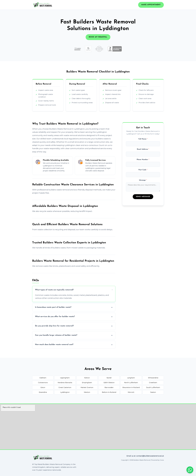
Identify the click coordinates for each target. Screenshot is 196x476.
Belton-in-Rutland (109, 392)
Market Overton (87, 387)
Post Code (142, 170)
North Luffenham (131, 383)
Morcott (131, 392)
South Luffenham (153, 387)
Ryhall (109, 378)
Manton (87, 392)
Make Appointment (151, 5)
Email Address (143, 149)
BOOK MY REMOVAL (98, 37)
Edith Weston (109, 383)
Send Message (143, 196)
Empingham (87, 383)
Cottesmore (43, 383)
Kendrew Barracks (65, 383)
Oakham (42, 378)
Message (143, 180)
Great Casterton (65, 387)
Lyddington (65, 392)
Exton (43, 387)
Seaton (153, 392)
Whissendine (153, 378)
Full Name (143, 139)
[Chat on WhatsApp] (189, 469)
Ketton (87, 378)
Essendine (43, 392)
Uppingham (65, 378)
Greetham (153, 383)
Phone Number (143, 159)
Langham (131, 378)
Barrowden (109, 387)
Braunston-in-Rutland (131, 387)
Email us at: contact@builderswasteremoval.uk (145, 456)
